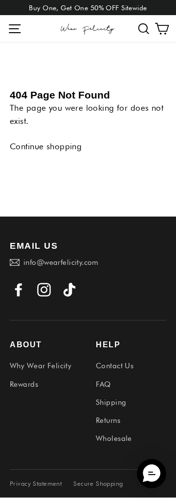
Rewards (24, 384)
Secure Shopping (98, 483)
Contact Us (114, 365)
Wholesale (114, 438)
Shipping (111, 402)
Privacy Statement (36, 483)
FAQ (103, 384)
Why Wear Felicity (40, 365)
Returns (108, 420)
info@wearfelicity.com (61, 262)
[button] (143, 29)
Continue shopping (46, 146)
